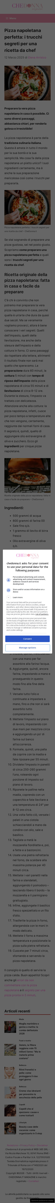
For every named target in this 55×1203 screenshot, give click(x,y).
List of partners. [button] (42, 614)
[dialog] (27, 602)
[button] (27, 597)
